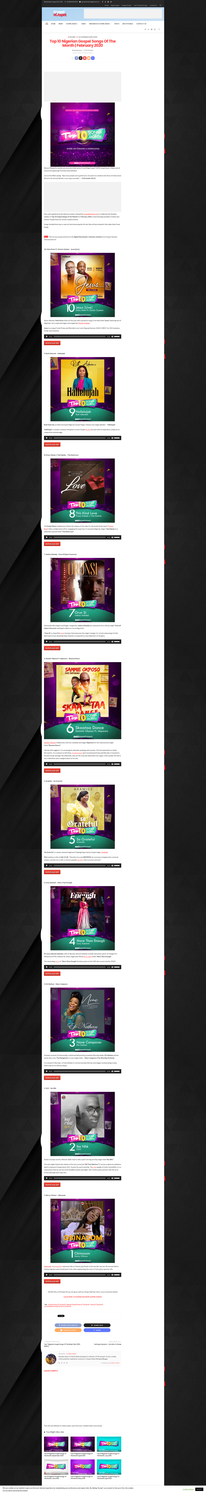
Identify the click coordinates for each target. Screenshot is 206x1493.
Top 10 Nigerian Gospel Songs (87, 37)
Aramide (104, 852)
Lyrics (116, 24)
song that (58, 1266)
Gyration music (77, 753)
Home (107, 5)
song (62, 633)
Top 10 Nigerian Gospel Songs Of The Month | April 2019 (108, 1478)
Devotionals (127, 24)
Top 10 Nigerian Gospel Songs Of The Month (57, 1306)
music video (87, 956)
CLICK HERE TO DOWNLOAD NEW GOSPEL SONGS (83, 1297)
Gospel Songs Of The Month (57, 1304)
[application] (82, 336)
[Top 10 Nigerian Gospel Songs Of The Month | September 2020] (56, 1444)
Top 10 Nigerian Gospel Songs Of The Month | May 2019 (81, 1478)
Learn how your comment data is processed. (86, 1426)
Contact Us (153, 5)
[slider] (117, 336)
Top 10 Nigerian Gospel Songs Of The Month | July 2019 (108, 1455)
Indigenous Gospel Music (99, 24)
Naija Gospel (115, 5)
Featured (72, 37)
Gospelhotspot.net (91, 214)
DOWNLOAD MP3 (52, 343)
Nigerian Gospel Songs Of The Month (78, 1304)
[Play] (47, 336)
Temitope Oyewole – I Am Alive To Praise (107, 1344)
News (61, 24)
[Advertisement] (123, 14)
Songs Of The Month (96, 1304)
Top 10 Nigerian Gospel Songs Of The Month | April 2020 (81, 1455)
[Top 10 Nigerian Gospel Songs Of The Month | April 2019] (109, 1467)
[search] (160, 5)
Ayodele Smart (78, 50)
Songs (88, 429)
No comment (89, 50)
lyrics (57, 961)
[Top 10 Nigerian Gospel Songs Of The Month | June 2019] (56, 1467)
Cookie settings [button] (188, 1489)
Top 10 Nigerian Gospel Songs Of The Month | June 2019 (55, 1478)
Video (83, 24)
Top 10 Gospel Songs (140, 5)
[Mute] (112, 336)
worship (80, 860)
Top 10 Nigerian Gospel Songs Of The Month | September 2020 (55, 1455)
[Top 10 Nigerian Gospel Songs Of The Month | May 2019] (82, 1467)
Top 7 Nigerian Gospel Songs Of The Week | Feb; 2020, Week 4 (62, 1345)
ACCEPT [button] (199, 1489)
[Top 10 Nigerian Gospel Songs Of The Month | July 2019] (109, 1444)
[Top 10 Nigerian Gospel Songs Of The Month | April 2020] (82, 1444)
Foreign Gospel (126, 5)
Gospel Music (71, 24)
